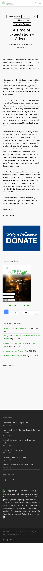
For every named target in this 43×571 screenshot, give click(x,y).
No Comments (21, 47)
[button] (40, 3)
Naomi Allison (15, 44)
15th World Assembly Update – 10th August (18, 465)
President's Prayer (22, 20)
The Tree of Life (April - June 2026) (17, 305)
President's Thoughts (22, 24)
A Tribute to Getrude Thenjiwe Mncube (16, 328)
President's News (14, 16)
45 (32, 313)
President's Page (30, 16)
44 (26, 313)
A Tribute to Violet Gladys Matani (14, 356)
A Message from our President (13, 351)
